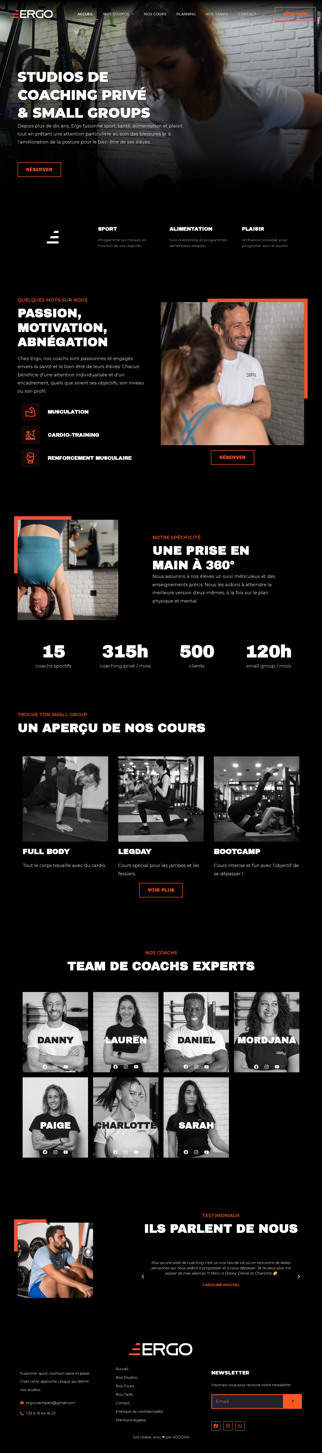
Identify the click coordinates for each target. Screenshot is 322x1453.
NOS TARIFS (217, 14)
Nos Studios (126, 1377)
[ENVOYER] (293, 1401)
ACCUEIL (85, 14)
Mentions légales (131, 1420)
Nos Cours (125, 1386)
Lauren (126, 1040)
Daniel (196, 1040)
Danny (55, 1040)
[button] (207, 1303)
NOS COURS (155, 14)
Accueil (122, 1369)
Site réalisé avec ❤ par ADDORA (161, 1437)
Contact (123, 1403)
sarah (196, 1125)
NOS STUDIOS (116, 14)
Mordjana (266, 1040)
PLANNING (186, 14)
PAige (55, 1125)
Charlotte (126, 1125)
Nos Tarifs (124, 1394)
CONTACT (247, 14)
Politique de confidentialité (139, 1411)
